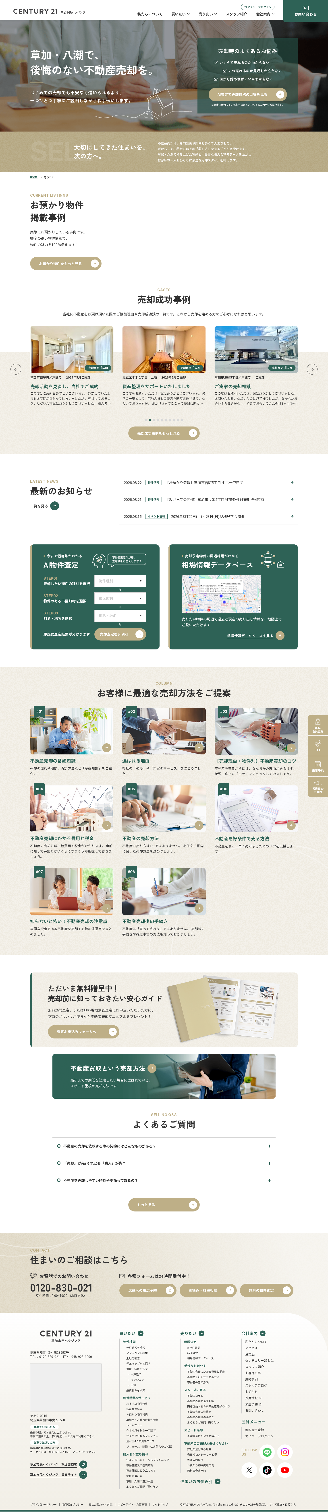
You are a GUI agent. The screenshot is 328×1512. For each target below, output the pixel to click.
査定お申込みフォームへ (76, 1031)
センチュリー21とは (259, 1360)
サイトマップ (160, 1504)
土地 (133, 1385)
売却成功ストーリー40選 (202, 1454)
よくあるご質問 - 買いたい (142, 1486)
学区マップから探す (138, 1363)
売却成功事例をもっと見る (158, 433)
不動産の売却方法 (198, 1382)
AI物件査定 (193, 1347)
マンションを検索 (137, 1353)
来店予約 (251, 1404)
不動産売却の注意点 (199, 1411)
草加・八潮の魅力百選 (139, 1481)
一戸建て (136, 1374)
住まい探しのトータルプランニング (147, 1460)
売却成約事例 (195, 1460)
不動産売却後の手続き (200, 1417)
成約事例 (251, 1379)
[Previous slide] (15, 369)
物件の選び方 (134, 1476)
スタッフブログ (256, 1385)
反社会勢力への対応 (100, 1504)
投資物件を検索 (135, 1390)
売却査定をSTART (114, 634)
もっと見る (146, 1204)
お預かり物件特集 (137, 1414)
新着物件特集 (134, 1409)
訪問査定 (192, 1353)
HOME (33, 177)
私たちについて (149, 13)
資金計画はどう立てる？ (141, 1470)
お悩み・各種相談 (203, 1290)
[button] (146, 420)
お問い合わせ (254, 1410)
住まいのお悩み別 (196, 1481)
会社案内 (263, 13)
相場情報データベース (200, 1358)
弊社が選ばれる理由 (199, 1449)
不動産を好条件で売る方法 (203, 1377)
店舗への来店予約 (142, 1290)
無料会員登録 (254, 1430)
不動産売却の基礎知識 (200, 1401)
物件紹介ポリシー (72, 1504)
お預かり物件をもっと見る (60, 263)
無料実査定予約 (196, 1470)
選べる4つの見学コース (140, 1441)
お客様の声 (253, 1373)
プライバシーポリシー (43, 1504)
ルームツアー (134, 1425)
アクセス (251, 1348)
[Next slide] (312, 369)
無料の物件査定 (261, 1290)
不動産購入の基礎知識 (139, 1465)
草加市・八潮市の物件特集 (142, 1419)
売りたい (206, 13)
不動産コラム (195, 1395)
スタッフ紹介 (236, 13)
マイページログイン (259, 7)
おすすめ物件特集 (137, 1403)
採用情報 (251, 1398)
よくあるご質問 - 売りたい (203, 1422)
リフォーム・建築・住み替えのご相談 (149, 1446)
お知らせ (251, 1391)
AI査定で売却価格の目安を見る (242, 94)
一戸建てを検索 (135, 1347)
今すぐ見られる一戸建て (141, 1430)
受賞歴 (250, 1354)
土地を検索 (133, 1358)
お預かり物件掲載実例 (200, 1465)
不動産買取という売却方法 (203, 1436)
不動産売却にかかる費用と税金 (206, 1371)
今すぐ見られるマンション (142, 1436)
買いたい (178, 13)
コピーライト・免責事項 (132, 1504)
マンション (137, 1379)
